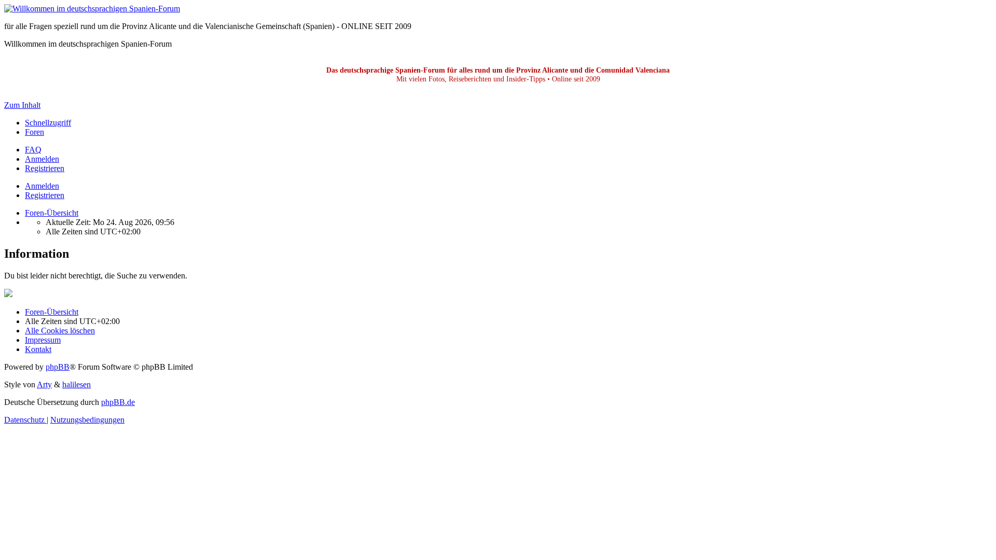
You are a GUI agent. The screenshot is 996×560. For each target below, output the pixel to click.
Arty (44, 384)
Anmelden (42, 185)
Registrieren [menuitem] (44, 168)
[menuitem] (33, 149)
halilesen (76, 384)
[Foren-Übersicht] (92, 8)
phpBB (58, 366)
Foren (34, 132)
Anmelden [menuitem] (42, 159)
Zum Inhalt (22, 105)
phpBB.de (118, 402)
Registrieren (44, 195)
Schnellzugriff (48, 122)
